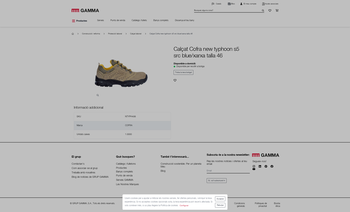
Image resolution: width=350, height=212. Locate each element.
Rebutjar (220, 205)
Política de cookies (170, 205)
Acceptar (220, 199)
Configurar (184, 206)
